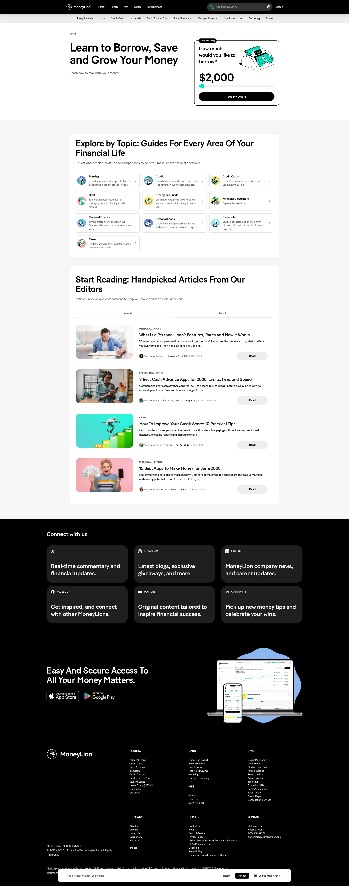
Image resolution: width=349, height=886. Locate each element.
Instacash (134, 770)
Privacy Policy (195, 836)
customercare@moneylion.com (265, 836)
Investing (193, 774)
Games (192, 795)
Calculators (135, 836)
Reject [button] (226, 875)
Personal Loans (137, 760)
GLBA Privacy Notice (199, 844)
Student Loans (137, 781)
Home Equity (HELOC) (141, 785)
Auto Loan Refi (256, 774)
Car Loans (134, 792)
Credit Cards (136, 763)
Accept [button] (242, 875)
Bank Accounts (196, 763)
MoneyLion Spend (198, 760)
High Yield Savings (198, 770)
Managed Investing (198, 778)
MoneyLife (134, 833)
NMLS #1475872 (201, 868)
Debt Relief (254, 763)
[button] (267, 876)
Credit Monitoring (257, 760)
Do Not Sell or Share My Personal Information (212, 840)
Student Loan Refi (257, 767)
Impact (133, 847)
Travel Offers (255, 792)
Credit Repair (255, 796)
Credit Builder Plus (139, 778)
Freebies (193, 799)
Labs (131, 844)
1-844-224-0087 (256, 833)
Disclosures (220, 868)
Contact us (194, 826)
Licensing (193, 847)
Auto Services (255, 778)
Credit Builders (137, 774)
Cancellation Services (259, 799)
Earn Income (195, 767)
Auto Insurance (256, 770)
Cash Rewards (196, 802)
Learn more (98, 875)
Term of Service (196, 833)
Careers (133, 829)
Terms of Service (161, 868)
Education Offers (257, 785)
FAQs (191, 829)
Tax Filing (253, 781)
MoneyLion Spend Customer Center (207, 855)
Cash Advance (137, 767)
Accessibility (195, 851)
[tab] (126, 313)
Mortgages (135, 789)
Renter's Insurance (258, 789)
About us (134, 826)
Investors (134, 840)
